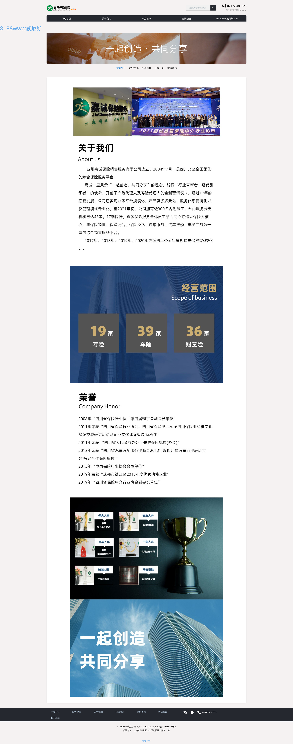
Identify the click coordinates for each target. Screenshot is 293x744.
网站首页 (66, 18)
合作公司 (159, 68)
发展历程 (172, 68)
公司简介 (121, 68)
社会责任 (146, 68)
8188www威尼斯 (21, 28)
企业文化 (134, 68)
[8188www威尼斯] (62, 7)
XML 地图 (146, 740)
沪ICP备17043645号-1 (165, 726)
